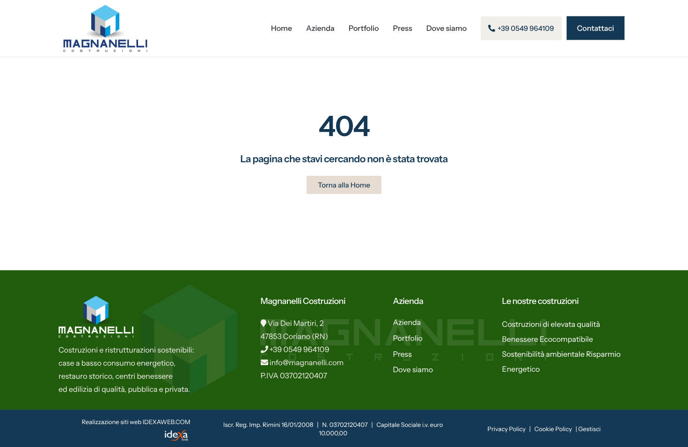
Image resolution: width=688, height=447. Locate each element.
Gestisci (589, 429)
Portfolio (364, 28)
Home (281, 28)
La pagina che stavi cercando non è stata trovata (343, 159)
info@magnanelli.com (307, 362)
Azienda (320, 28)
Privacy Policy (507, 429)
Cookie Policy (553, 429)
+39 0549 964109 (299, 349)
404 (343, 126)
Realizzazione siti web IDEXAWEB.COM (136, 422)
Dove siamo (446, 28)
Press (402, 28)
